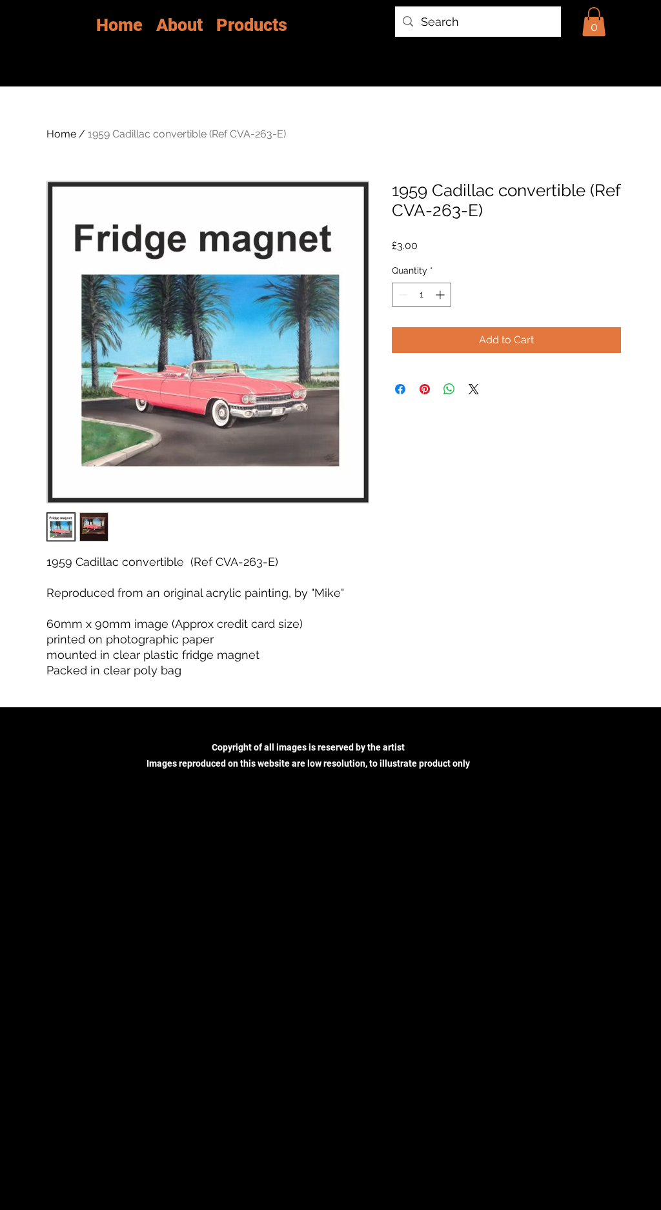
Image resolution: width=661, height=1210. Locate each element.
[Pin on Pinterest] (424, 389)
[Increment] (441, 294)
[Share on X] (474, 389)
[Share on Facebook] (400, 389)
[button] (594, 21)
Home (61, 134)
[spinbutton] (421, 294)
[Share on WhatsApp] (449, 389)
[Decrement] (402, 294)
